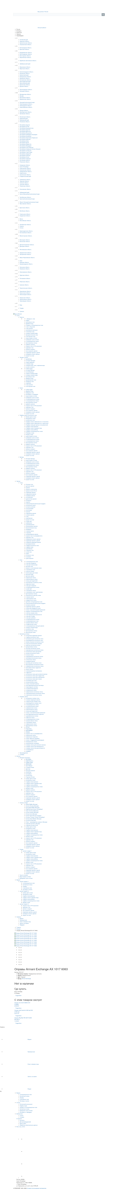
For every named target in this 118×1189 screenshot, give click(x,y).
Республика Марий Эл (25, 144)
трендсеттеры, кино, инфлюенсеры (35, 365)
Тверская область (24, 181)
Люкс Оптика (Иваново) (32, 811)
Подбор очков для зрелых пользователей (37, 425)
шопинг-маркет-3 (24, 904)
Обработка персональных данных (29, 1125)
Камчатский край (24, 75)
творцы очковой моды (32, 373)
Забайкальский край (25, 64)
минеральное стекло (31, 741)
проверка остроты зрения (33, 354)
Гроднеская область (25, 215)
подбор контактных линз (32, 545)
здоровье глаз (29, 347)
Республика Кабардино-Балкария (28, 134)
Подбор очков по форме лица (34, 428)
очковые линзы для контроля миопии (36, 745)
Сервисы (18, 917)
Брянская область (24, 49)
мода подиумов (30, 362)
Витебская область (25, 211)
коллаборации (30, 372)
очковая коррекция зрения (33, 700)
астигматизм (29, 497)
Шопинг (18, 756)
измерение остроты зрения (33, 539)
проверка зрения (30, 495)
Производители (24, 753)
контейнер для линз (31, 680)
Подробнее (18, 995)
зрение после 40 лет (31, 491)
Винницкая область (25, 240)
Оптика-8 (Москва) (31, 820)
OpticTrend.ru (29, 761)
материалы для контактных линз (34, 638)
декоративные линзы (31, 647)
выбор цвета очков (31, 778)
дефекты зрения (30, 344)
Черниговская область (25, 299)
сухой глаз (29, 552)
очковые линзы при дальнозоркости (35, 748)
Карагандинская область (26, 231)
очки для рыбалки (30, 618)
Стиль (18, 315)
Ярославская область (25, 203)
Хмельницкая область (25, 294)
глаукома (28, 532)
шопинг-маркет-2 (24, 891)
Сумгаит (22, 311)
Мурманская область (25, 99)
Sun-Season (29, 765)
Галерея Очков (30, 767)
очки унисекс (29, 328)
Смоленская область (25, 174)
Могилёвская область (25, 220)
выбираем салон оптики (32, 339)
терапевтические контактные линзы (35, 693)
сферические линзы (31, 724)
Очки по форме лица (25, 921)
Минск (21, 219)
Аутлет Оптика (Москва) (32, 806)
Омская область (24, 110)
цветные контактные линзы (33, 645)
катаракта (28, 500)
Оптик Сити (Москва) (31, 814)
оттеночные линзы (31, 659)
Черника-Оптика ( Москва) (33, 823)
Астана (21, 228)
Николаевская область (25, 272)
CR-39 (27, 727)
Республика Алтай (24, 126)
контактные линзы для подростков (35, 675)
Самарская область (25, 165)
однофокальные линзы (32, 716)
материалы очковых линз (32, 698)
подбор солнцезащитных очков (34, 786)
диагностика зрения (31, 499)
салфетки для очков (31, 624)
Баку (21, 305)
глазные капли (30, 531)
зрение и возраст (30, 349)
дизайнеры (29, 359)
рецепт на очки (30, 356)
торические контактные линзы (34, 695)
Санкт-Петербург (24, 166)
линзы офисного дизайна (32, 738)
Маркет (18, 880)
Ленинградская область (26, 89)
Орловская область (25, 113)
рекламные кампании (31, 330)
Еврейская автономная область (28, 60)
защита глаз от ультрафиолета (34, 536)
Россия (43, 11)
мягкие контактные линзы (32, 653)
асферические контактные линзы (35, 666)
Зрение (18, 481)
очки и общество (30, 327)
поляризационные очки (32, 621)
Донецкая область (24, 246)
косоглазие (29, 510)
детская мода (29, 574)
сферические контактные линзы (34, 692)
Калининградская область (26, 72)
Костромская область (25, 80)
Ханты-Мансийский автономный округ (30, 194)
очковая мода (29, 364)
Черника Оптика (30, 777)
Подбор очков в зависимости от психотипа (37, 421)
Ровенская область (25, 281)
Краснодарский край (25, 81)
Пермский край (24, 118)
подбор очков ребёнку (32, 785)
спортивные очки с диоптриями (34, 592)
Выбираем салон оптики (26, 878)
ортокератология (30, 544)
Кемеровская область (25, 76)
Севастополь (23, 173)
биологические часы (31, 528)
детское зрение (30, 486)
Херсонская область (25, 293)
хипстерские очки (30, 336)
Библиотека (19, 1114)
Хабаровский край (24, 192)
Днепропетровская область (27, 244)
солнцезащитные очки (32, 561)
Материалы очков (30, 418)
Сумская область (24, 285)
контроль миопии (30, 507)
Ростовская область (25, 160)
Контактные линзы (24, 634)
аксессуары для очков (32, 573)
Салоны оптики (24, 802)
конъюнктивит (29, 508)
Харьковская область (25, 291)
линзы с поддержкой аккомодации (35, 740)
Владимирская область (26, 52)
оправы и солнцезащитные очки (34, 325)
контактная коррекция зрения (34, 635)
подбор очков (29, 547)
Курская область (24, 86)
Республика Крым (24, 142)
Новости (22, 317)
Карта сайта (23, 1123)
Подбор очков (23, 1106)
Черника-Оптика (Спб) (32, 825)
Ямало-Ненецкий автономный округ (29, 202)
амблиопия (29, 523)
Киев (21, 260)
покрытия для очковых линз (33, 701)
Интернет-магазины (25, 757)
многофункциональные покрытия (35, 714)
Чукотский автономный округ (27, 199)
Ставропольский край (25, 176)
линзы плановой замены (32, 683)
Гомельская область (25, 214)
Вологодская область (25, 56)
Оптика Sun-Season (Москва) (33, 819)
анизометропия (30, 524)
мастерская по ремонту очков (34, 582)
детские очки (29, 566)
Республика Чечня (24, 157)
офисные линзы (30, 584)
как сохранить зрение (31, 351)
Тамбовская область (25, 179)
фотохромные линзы (31, 343)
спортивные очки (30, 569)
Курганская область (25, 84)
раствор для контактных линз (33, 663)
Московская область (25, 97)
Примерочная (23, 920)
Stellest (28, 732)
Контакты (22, 1120)
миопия (28, 511)
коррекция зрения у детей (33, 352)
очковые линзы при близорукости (35, 746)
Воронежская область (25, 57)
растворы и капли (27, 889)
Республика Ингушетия (26, 133)
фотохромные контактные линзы (34, 664)
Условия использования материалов (36, 1188)
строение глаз (29, 550)
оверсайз (28, 383)
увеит (27, 553)
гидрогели (28, 672)
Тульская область (24, 184)
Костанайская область (25, 232)
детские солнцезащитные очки (34, 601)
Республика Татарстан (25, 150)
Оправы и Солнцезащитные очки (28, 1107)
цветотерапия (29, 558)
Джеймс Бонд (29, 323)
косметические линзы (31, 682)
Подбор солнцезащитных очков (34, 431)
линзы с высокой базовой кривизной (35, 610)
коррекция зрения (31, 492)
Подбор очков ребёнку (32, 429)
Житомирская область (25, 249)
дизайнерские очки (31, 380)
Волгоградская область (26, 54)
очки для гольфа (30, 616)
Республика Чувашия (25, 158)
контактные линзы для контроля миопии (36, 674)
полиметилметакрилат (32, 688)
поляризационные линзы (32, 399)
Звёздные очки (30, 392)
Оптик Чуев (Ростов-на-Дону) (33, 815)
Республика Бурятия (25, 129)
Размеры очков (30, 433)
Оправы (22, 1097)
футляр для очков (30, 632)
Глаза (21, 483)
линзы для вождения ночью (33, 608)
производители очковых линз (33, 703)
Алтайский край (24, 39)
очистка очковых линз (31, 613)
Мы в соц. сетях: (20, 1126)
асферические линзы (31, 708)
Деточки (28, 769)
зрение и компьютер (31, 489)
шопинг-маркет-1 (24, 881)
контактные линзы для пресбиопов (35, 677)
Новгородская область (25, 105)
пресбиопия (29, 518)
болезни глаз (29, 484)
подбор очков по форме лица (34, 783)
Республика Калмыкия (25, 136)
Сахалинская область (25, 170)
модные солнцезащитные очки (34, 611)
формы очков (29, 788)
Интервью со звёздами (32, 394)
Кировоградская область (26, 264)
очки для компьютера (31, 565)
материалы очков (30, 780)
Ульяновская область (25, 189)
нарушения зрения (31, 494)
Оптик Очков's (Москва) (32, 812)
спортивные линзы (31, 590)
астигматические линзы (32, 706)
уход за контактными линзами (34, 643)
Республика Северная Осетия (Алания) (30, 149)
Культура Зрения (30, 770)
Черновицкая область (25, 301)
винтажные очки (30, 322)
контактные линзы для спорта (34, 679)
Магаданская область (25, 94)
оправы (25, 886)
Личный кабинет (41, 27)
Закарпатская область (25, 252)
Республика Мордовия (25, 146)
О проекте (19, 1118)
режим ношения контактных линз (35, 642)
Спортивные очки (24, 1099)
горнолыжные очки (31, 598)
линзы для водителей (31, 581)
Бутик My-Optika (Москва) (32, 807)
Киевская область (24, 262)
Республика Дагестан (25, 131)
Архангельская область (26, 43)
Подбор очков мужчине (32, 426)
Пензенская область (25, 117)
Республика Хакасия (25, 155)
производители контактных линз (34, 640)
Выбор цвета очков (31, 417)
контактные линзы (31, 505)
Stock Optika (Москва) (31, 804)
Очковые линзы (24, 696)
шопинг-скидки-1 (27, 851)
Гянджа (22, 308)
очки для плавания (31, 585)
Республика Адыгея (25, 125)
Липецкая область (24, 91)
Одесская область (24, 275)
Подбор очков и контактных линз (28, 415)
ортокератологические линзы (33, 658)
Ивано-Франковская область (27, 257)
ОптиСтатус (29, 775)
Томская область (24, 183)
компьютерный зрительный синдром (35, 503)
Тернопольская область (26, 288)
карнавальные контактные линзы (34, 650)
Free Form (29, 729)
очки (27, 516)
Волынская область (25, 241)
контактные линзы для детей (33, 651)
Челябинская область (25, 197)
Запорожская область (25, 254)
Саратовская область (25, 168)
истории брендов (30, 360)
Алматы (22, 226)
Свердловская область (26, 171)
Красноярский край (25, 83)
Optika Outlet (29, 762)
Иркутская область (24, 68)
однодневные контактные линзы (34, 656)
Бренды (22, 457)
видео (27, 320)
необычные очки (30, 420)
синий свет (29, 521)
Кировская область (25, 78)
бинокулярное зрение (32, 526)
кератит (28, 502)
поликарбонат (29, 749)
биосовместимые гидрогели (33, 667)
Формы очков (29, 434)
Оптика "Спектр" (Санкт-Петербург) (35, 817)
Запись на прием (24, 923)
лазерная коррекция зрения (33, 542)
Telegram (22, 925)
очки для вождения (31, 563)
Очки (21, 560)
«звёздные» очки (30, 319)
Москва (22, 96)
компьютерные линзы (31, 579)
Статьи (18, 1102)
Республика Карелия (25, 139)
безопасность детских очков (33, 595)
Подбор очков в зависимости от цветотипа (37, 423)
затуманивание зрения (32, 534)
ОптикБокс (29, 774)
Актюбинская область (25, 224)
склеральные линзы (31, 690)
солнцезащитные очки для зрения (35, 626)
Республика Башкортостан (26, 128)
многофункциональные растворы (35, 685)
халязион (28, 556)
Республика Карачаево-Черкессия (29, 138)
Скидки (21, 849)
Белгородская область (25, 47)
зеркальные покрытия (32, 737)
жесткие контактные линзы (33, 648)
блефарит (28, 529)
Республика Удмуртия (25, 154)
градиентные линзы (31, 600)
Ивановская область (25, 67)
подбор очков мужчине (32, 782)
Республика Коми (24, 141)
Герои (21, 388)
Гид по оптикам (24, 875)
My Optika (28, 759)
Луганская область (24, 267)
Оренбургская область (25, 112)
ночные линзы (30, 655)
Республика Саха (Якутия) (26, 147)
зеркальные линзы (31, 577)
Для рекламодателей (25, 1122)
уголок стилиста (30, 367)
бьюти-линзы (29, 669)
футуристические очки (32, 335)
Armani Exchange (26, 978)
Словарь (22, 754)
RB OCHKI (28, 764)
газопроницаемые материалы (34, 671)
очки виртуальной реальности (34, 614)
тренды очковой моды (32, 333)
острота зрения (30, 515)
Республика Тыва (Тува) (26, 152)
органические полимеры (32, 743)
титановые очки (30, 331)
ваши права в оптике (31, 338)
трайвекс (28, 751)
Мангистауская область (26, 236)
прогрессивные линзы (32, 622)
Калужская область (25, 73)
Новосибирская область (26, 107)
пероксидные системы (32, 687)
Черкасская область (25, 297)
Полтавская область (25, 278)
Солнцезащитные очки (26, 1094)
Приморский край (24, 120)
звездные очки (30, 381)
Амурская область (24, 41)
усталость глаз (30, 555)
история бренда (30, 370)
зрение (28, 487)
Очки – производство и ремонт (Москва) (36, 822)
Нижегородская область (26, 104)
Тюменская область (25, 186)
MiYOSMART (29, 730)
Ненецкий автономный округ (27, 102)
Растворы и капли (24, 1101)
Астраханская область (25, 44)
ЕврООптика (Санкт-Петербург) (34, 809)
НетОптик (28, 772)
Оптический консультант (26, 1104)
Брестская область (24, 207)
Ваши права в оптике (25, 876)
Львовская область (24, 269)
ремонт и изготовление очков (34, 568)
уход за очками (30, 571)
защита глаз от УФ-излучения (34, 346)
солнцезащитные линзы (32, 341)
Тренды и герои (24, 357)
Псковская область (24, 121)
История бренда (30, 458)
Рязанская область (25, 162)
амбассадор (29, 368)
